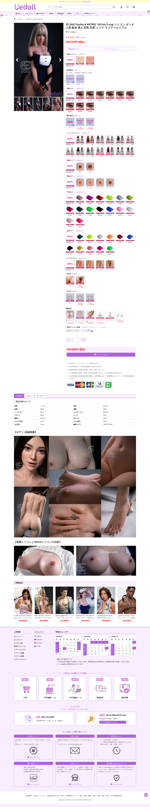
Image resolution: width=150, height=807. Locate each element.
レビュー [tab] (29, 396)
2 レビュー (82, 37)
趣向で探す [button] (40, 13)
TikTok (38, 646)
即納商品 (60, 13)
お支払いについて (39, 796)
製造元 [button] (18, 13)
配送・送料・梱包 (85, 796)
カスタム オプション (111, 49)
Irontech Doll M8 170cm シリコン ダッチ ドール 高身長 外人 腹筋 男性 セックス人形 (127, 617)
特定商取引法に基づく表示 (55, 796)
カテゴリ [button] (28, 13)
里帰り (69, 13)
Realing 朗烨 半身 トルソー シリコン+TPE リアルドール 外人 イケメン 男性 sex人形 (64, 617)
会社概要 (28, 796)
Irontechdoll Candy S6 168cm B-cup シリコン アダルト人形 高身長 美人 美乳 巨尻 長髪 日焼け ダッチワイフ (106, 617)
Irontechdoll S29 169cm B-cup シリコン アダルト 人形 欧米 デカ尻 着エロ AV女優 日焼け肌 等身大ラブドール (23, 617)
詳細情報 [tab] (19, 396)
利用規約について (72, 796)
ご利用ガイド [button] (88, 13)
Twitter (38, 636)
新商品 (51, 13)
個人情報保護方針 (116, 796)
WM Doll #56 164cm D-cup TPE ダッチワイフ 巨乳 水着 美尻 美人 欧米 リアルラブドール (85, 617)
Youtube (39, 640)
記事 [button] (77, 13)
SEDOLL (21, 19)
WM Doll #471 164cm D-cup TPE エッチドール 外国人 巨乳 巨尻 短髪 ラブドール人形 (43, 617)
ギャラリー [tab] (41, 396)
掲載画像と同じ (73, 49)
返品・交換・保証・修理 (101, 796)
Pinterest (39, 643)
